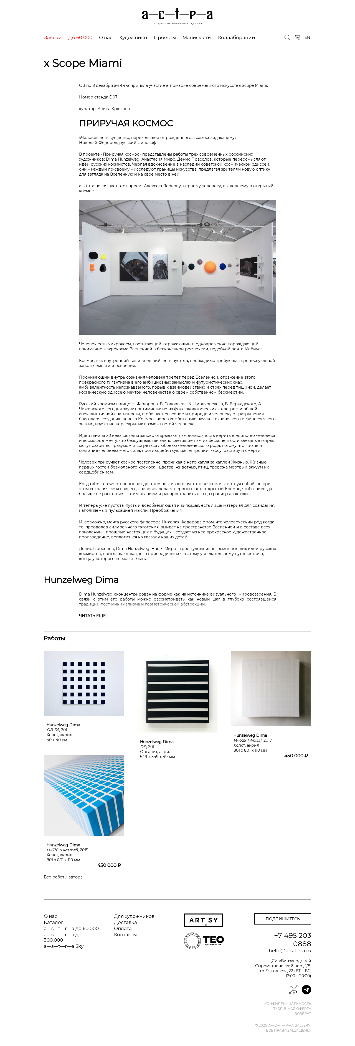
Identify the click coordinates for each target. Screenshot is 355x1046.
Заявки (53, 37)
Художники (133, 37)
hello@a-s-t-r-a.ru (290, 950)
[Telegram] (306, 989)
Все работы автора (63, 877)
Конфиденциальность (287, 1004)
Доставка (125, 922)
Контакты (125, 934)
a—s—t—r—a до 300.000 (63, 937)
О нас (106, 37)
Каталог (53, 922)
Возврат (303, 1014)
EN (307, 37)
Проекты (165, 37)
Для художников (134, 916)
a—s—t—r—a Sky (63, 946)
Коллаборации (236, 37)
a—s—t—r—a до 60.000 (71, 928)
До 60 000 (80, 37)
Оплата (123, 928)
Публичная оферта (291, 1009)
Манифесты (196, 37)
